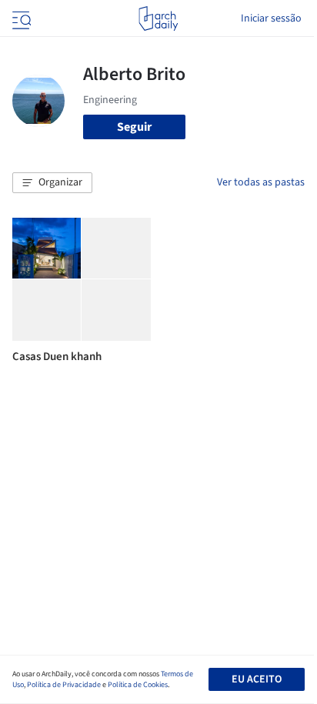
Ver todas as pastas (261, 182)
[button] (52, 183)
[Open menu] (20, 18)
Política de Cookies (138, 684)
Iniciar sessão (271, 18)
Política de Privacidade (64, 684)
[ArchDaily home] (158, 18)
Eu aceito (257, 679)
